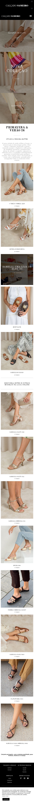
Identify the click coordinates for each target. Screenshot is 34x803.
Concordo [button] (5, 799)
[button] (31, 1)
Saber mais (5, 796)
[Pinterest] (27, 778)
